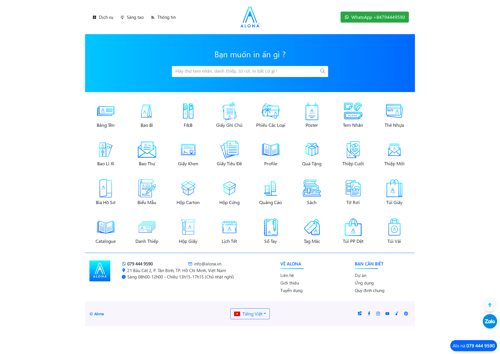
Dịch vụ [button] (106, 17)
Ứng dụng (364, 283)
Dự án (360, 275)
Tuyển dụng (291, 290)
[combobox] (250, 313)
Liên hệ (287, 275)
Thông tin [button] (166, 17)
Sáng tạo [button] (135, 17)
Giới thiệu (289, 283)
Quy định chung (370, 290)
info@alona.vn (207, 264)
